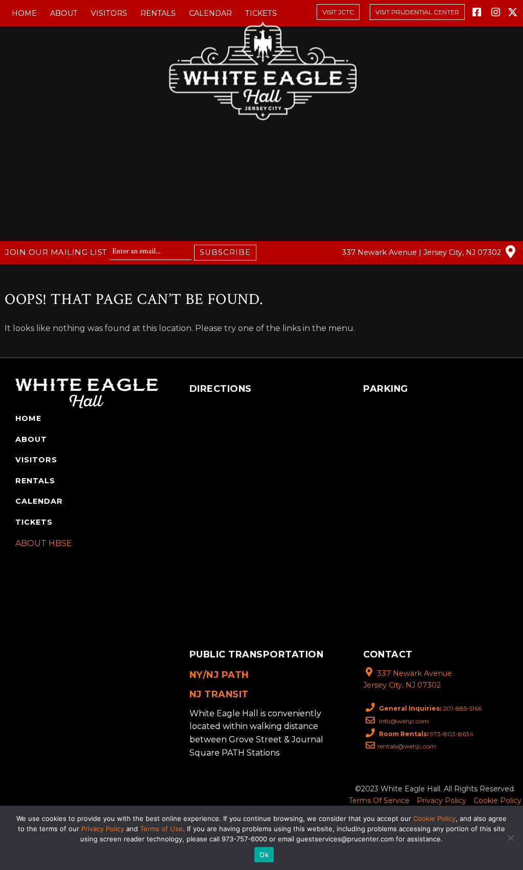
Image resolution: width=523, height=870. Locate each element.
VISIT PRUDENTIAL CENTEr (417, 12)
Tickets (261, 13)
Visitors (109, 13)
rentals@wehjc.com (406, 746)
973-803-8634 (426, 734)
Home (24, 13)
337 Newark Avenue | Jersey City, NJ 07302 (422, 252)
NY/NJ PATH (219, 674)
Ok (264, 855)
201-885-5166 (430, 708)
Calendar (210, 13)
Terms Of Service (379, 800)
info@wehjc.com (403, 721)
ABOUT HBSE (43, 543)
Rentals (158, 13)
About (64, 13)
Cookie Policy (497, 800)
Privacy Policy (441, 800)
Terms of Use (161, 829)
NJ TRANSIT (219, 694)
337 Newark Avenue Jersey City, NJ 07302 (407, 679)
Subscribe (225, 252)
